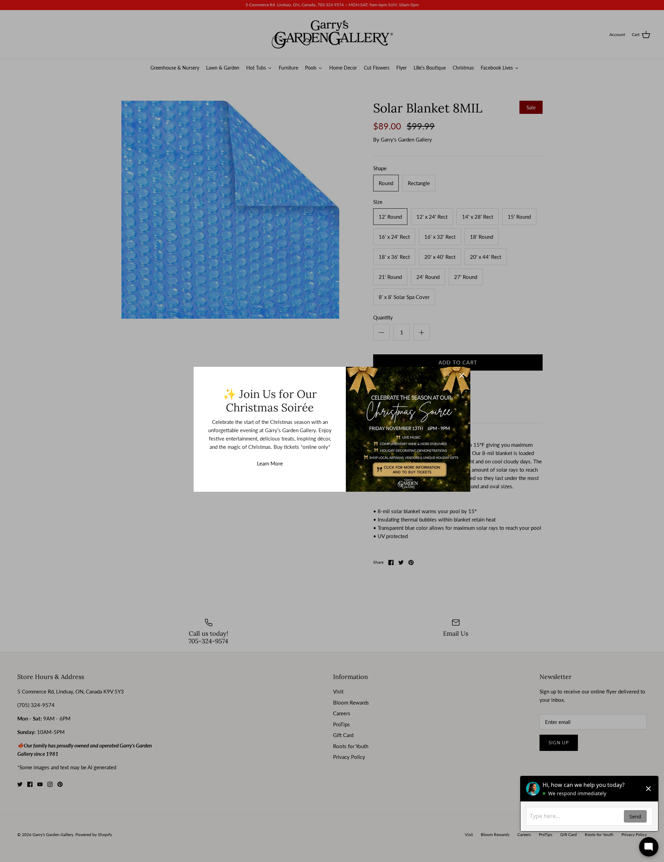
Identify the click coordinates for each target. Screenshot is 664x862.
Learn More (270, 463)
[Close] (461, 375)
